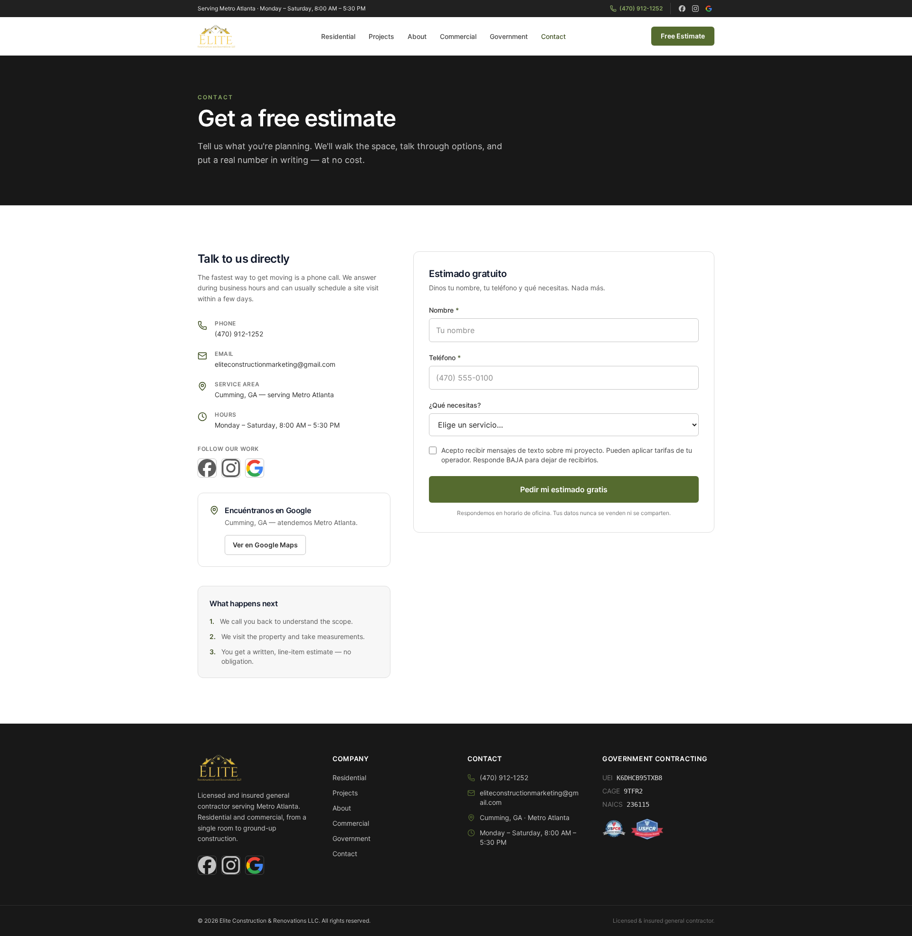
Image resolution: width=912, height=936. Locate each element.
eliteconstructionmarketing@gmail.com (275, 364)
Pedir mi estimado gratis (564, 489)
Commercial (458, 36)
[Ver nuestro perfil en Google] (708, 8)
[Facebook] (682, 8)
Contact (553, 36)
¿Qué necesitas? (455, 405)
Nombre (444, 310)
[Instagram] (695, 8)
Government (509, 36)
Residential (338, 36)
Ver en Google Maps (265, 545)
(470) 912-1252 (641, 8)
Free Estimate (683, 36)
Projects (381, 36)
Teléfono (445, 357)
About (417, 36)
